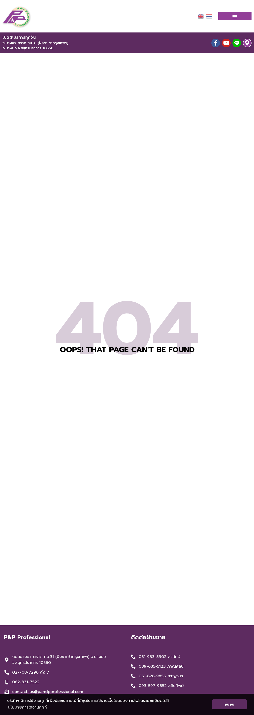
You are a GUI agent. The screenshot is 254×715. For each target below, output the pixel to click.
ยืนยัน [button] (229, 704)
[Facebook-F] (215, 43)
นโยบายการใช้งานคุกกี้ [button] (27, 707)
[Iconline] (236, 43)
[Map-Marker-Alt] (247, 43)
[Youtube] (226, 43)
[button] (235, 16)
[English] (200, 16)
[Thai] (209, 16)
